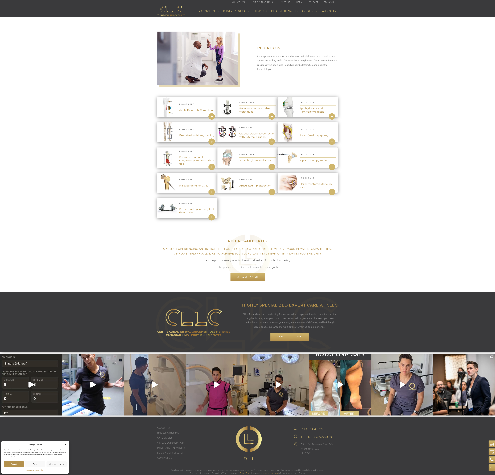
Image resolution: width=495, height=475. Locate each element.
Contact (313, 2)
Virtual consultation (170, 442)
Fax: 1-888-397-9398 (316, 437)
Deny (35, 464)
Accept (14, 464)
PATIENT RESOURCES (263, 2)
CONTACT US (164, 457)
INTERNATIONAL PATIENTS (171, 447)
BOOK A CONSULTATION (170, 452)
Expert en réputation (270, 473)
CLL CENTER (163, 427)
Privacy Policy (39, 470)
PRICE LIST (285, 2)
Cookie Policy (30, 470)
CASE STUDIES (164, 437)
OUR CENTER (238, 2)
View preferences (56, 464)
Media (299, 2)
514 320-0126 (312, 429)
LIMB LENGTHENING (168, 432)
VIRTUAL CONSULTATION (491, 451)
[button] (65, 444)
